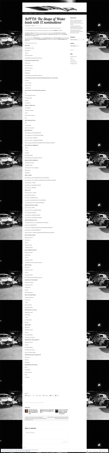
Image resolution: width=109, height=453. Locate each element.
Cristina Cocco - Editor (30, 25)
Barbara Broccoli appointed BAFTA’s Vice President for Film (33, 411)
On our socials (41, 13)
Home (26, 13)
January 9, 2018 (38, 25)
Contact (35, 13)
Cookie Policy (27, 450)
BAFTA (42, 402)
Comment (65, 441)
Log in (71, 58)
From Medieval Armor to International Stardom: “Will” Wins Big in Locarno (76, 31)
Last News (36, 402)
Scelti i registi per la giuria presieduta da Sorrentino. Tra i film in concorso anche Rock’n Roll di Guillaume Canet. (35, 418)
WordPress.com (73, 63)
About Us (31, 13)
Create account (73, 56)
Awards (33, 402)
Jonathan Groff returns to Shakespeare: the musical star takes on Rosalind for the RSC (76, 27)
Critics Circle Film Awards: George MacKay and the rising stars (63, 411)
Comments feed (73, 61)
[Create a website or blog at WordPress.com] (25, 447)
